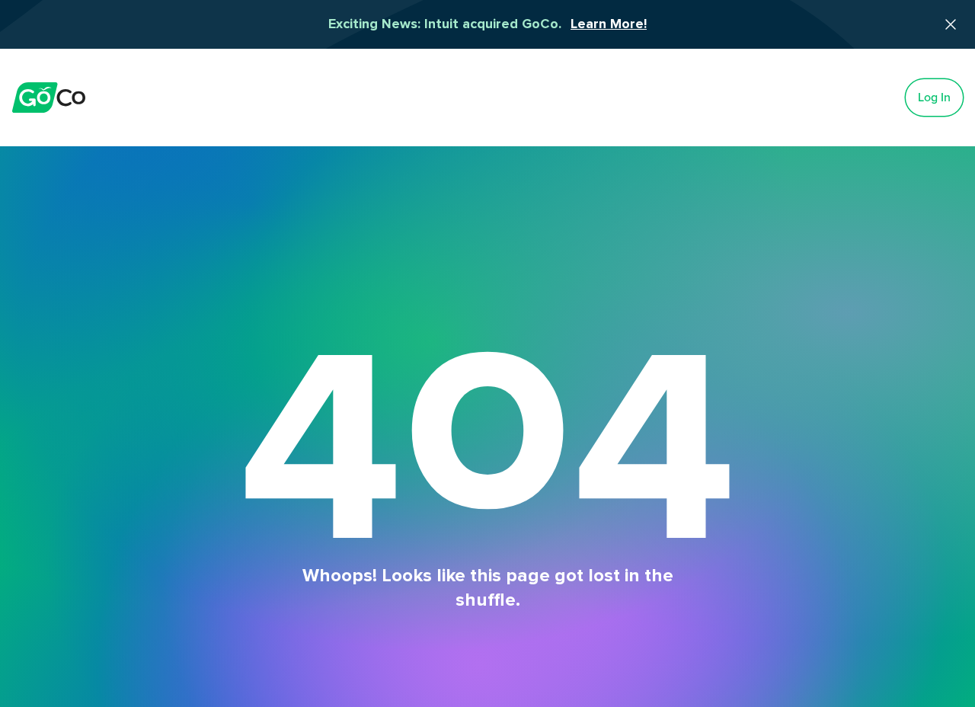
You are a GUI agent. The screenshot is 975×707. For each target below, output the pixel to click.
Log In (934, 97)
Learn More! (609, 24)
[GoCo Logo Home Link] (48, 97)
